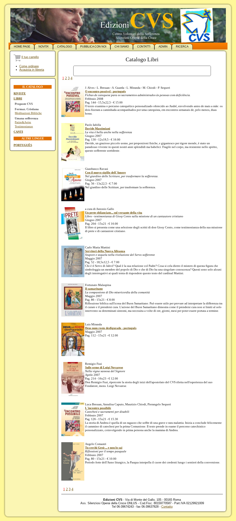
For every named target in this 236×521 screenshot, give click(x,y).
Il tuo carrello (30, 57)
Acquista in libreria (31, 69)
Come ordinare (29, 66)
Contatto (167, 506)
